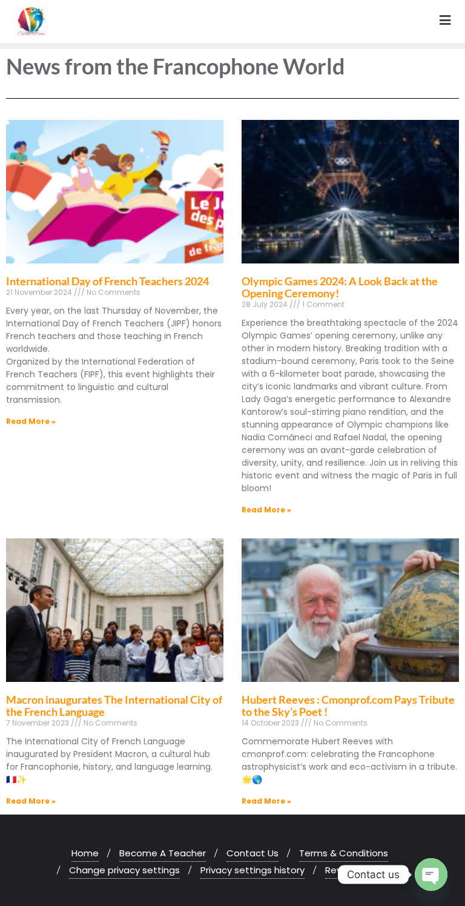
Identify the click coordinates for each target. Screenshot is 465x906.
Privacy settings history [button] (252, 870)
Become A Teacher (162, 853)
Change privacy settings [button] (124, 870)
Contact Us (252, 853)
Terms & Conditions (343, 853)
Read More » (31, 421)
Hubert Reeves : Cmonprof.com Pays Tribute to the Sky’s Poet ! (348, 705)
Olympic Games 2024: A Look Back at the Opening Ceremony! (340, 287)
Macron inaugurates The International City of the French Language (114, 705)
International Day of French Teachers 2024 (107, 281)
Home (85, 853)
